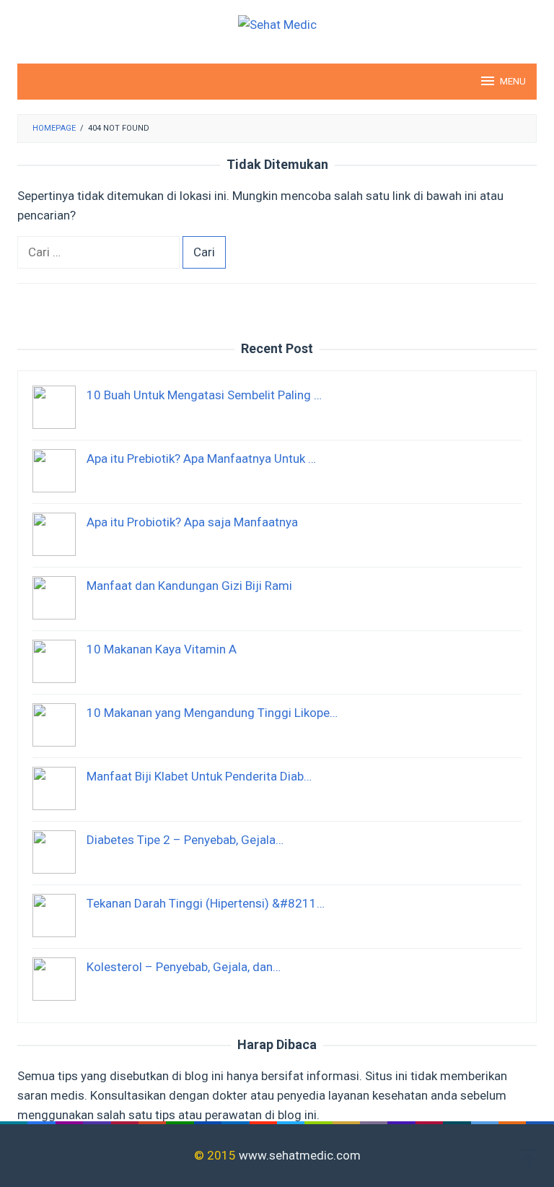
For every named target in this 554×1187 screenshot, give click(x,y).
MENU (513, 81)
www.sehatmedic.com (300, 1155)
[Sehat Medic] (277, 24)
